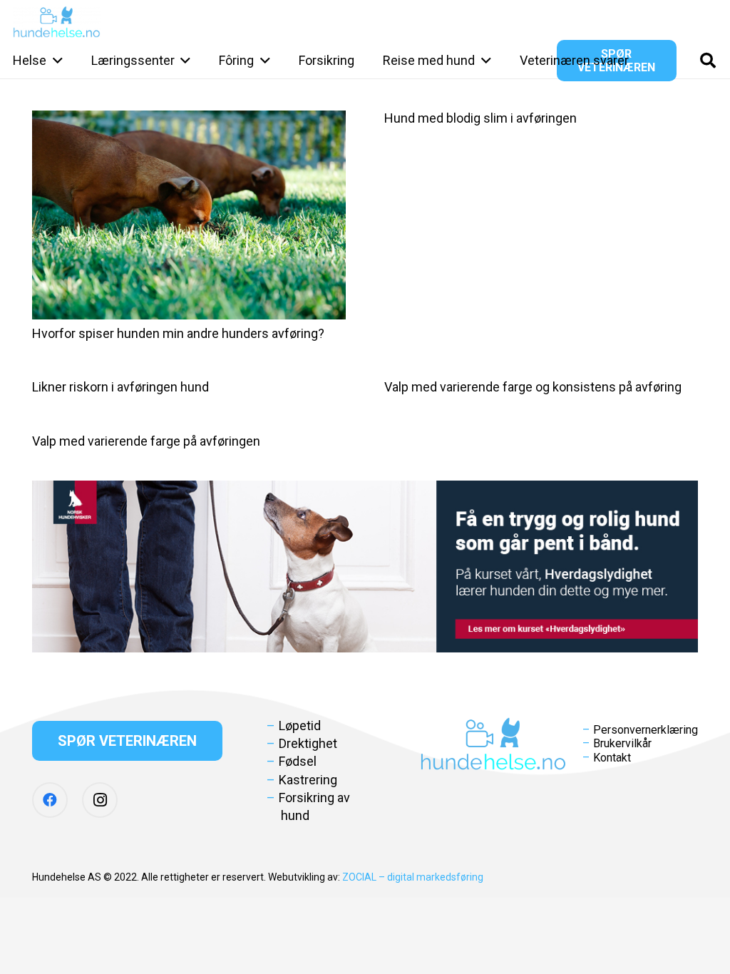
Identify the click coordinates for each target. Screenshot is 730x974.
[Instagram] (100, 800)
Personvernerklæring (645, 730)
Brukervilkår (622, 743)
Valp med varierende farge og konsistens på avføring (533, 386)
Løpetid (300, 725)
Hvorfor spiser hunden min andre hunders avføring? (178, 333)
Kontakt (612, 757)
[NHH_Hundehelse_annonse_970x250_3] (365, 566)
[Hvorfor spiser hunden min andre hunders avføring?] (189, 215)
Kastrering (308, 779)
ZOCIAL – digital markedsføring (412, 877)
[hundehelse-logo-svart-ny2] (57, 22)
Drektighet (308, 743)
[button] (54, 60)
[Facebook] (50, 800)
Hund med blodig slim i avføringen (480, 118)
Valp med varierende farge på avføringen (146, 441)
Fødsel (298, 761)
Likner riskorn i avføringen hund (120, 386)
